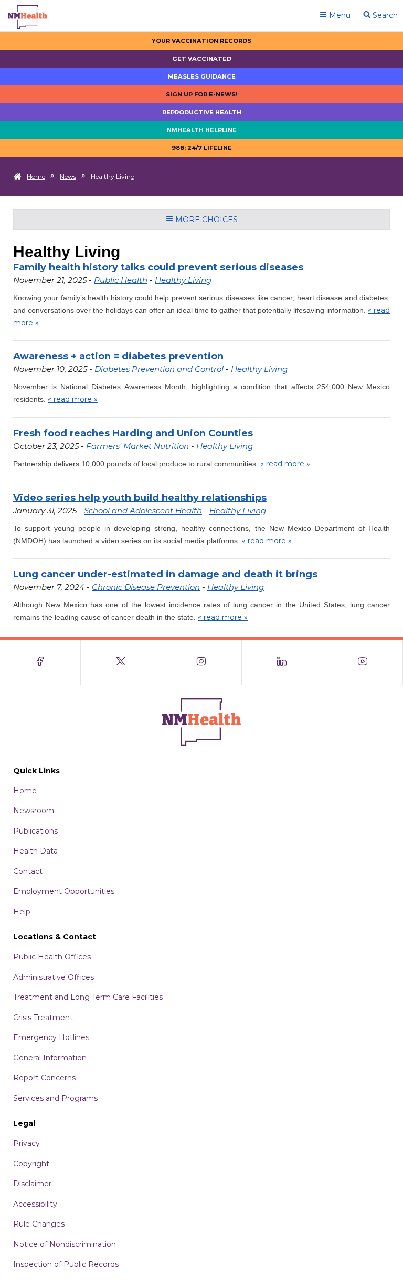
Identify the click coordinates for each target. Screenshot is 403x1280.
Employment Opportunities (63, 891)
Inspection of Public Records (66, 1264)
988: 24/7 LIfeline (202, 147)
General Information (50, 1058)
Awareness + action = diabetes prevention (118, 356)
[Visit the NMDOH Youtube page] (362, 662)
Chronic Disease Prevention (146, 587)
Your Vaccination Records (201, 41)
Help (21, 911)
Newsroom (33, 810)
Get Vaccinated (201, 58)
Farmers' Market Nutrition (137, 446)
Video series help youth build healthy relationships (140, 498)
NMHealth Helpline (202, 130)
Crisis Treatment (43, 1017)
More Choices (205, 219)
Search (384, 15)
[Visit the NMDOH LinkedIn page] (282, 662)
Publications (35, 831)
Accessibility (35, 1204)
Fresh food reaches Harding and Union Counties (133, 433)
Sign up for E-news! (202, 94)
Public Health (120, 280)
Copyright (31, 1163)
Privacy (26, 1143)
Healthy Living (183, 280)
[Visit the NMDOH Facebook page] (40, 662)
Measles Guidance (202, 76)
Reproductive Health (201, 112)
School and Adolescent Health (143, 511)
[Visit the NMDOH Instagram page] (201, 662)
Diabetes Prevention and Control (159, 369)
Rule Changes (39, 1224)
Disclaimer (32, 1183)
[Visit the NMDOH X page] (121, 662)
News (68, 176)
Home (36, 176)
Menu (339, 15)
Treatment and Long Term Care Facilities (88, 997)
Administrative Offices (53, 977)
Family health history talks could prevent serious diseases (158, 267)
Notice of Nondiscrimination (64, 1244)
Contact (28, 871)
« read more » (73, 399)
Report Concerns (44, 1077)
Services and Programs (55, 1098)
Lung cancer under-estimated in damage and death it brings (165, 574)
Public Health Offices (52, 956)
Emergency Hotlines (51, 1037)
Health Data (35, 851)
